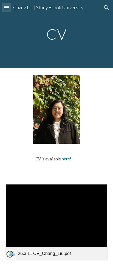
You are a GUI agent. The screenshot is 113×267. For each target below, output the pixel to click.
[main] (56, 34)
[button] (6, 7)
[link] (56, 222)
